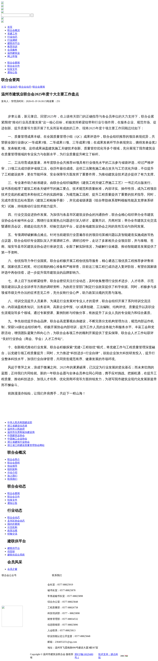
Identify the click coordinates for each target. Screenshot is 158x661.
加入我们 (12, 475)
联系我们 (12, 479)
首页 (9, 27)
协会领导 (12, 466)
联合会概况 (13, 30)
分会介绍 (12, 472)
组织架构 (12, 469)
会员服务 (12, 49)
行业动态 (12, 36)
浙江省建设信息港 (17, 425)
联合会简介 (13, 459)
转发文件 (12, 69)
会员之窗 (12, 569)
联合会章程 (13, 462)
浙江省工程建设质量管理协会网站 (25, 445)
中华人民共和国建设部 (19, 422)
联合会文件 (13, 66)
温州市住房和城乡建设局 (21, 432)
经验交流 (12, 533)
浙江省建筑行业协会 (18, 442)
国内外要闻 (13, 524)
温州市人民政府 (16, 429)
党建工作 (12, 33)
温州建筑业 (13, 53)
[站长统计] (124, 656)
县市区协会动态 (16, 520)
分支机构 (12, 527)
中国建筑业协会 (16, 435)
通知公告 (12, 72)
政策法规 (12, 530)
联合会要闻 (13, 62)
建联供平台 (13, 43)
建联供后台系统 (16, 554)
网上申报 (12, 56)
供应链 (11, 551)
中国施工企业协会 (17, 438)
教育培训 (12, 46)
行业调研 (12, 40)
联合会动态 (25, 86)
